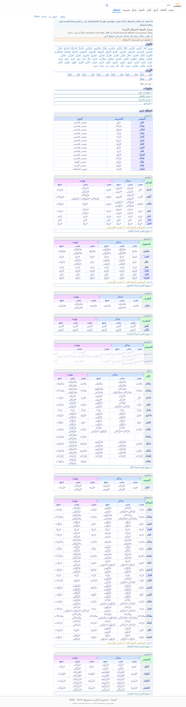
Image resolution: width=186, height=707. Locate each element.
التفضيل (146, 341)
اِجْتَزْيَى (88, 48)
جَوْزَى (67, 62)
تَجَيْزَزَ (126, 58)
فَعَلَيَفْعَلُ (117, 74)
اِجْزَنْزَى (140, 51)
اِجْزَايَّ (67, 48)
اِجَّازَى (132, 48)
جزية (95, 65)
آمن (106, 35)
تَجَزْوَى (86, 55)
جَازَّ (89, 58)
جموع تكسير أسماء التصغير (138, 693)
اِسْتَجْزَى (58, 51)
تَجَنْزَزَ (63, 55)
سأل (141, 35)
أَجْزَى (139, 48)
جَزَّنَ (150, 62)
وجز (112, 65)
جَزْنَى (137, 62)
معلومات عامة (144, 92)
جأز (122, 65)
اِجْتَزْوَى (97, 48)
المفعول (146, 238)
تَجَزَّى (116, 55)
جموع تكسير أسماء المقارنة (138, 333)
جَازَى (95, 58)
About (37, 16)
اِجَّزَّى (119, 48)
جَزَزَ (79, 58)
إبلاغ (63, 16)
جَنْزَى (81, 62)
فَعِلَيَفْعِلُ (88, 74)
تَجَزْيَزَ (78, 55)
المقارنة (147, 315)
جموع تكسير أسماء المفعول (138, 285)
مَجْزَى (135, 65)
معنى (171, 9)
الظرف (147, 293)
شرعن (119, 35)
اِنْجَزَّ (142, 55)
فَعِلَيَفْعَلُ (102, 74)
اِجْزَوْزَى (83, 51)
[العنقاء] (177, 4)
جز (107, 65)
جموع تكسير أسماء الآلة (140, 466)
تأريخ (155, 9)
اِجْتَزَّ (105, 48)
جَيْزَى (149, 65)
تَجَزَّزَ (123, 55)
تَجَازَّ (129, 55)
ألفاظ (163, 9)
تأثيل (149, 9)
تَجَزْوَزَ (94, 55)
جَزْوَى (115, 62)
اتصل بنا (53, 16)
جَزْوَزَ (130, 62)
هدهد (126, 35)
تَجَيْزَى (118, 58)
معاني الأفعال (144, 95)
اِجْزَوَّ (115, 51)
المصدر (147, 115)
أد (151, 35)
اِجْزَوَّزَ (108, 51)
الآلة (148, 371)
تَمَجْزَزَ (111, 58)
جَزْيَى (94, 62)
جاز (117, 65)
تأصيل (141, 9)
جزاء (101, 65)
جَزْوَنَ (123, 62)
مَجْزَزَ (142, 65)
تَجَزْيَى (70, 55)
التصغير (147, 654)
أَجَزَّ (145, 48)
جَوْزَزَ (74, 62)
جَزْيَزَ (108, 62)
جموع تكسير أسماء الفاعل (139, 230)
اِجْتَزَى (111, 48)
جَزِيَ (60, 58)
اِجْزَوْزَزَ (92, 51)
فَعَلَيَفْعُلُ (145, 74)
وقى (147, 35)
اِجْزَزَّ (59, 48)
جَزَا (84, 58)
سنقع (111, 35)
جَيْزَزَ (60, 62)
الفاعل (147, 177)
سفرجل (134, 35)
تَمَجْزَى (102, 58)
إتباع (134, 9)
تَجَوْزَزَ (141, 58)
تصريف (126, 9)
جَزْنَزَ (143, 62)
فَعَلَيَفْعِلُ (131, 74)
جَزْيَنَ (101, 62)
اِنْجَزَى (149, 55)
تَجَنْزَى (149, 58)
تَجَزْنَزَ (109, 55)
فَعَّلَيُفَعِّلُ (145, 79)
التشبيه (147, 474)
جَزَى (72, 58)
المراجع (147, 103)
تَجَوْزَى (133, 58)
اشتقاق (116, 10)
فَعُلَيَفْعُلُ (73, 74)
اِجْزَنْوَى (131, 51)
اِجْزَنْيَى (122, 51)
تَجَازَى (136, 55)
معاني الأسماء (144, 99)
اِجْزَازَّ (81, 48)
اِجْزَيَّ (75, 51)
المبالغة (147, 497)
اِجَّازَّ (125, 48)
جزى (128, 65)
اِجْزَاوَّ (74, 48)
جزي (150, 48)
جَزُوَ (67, 58)
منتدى (43, 16)
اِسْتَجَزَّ (67, 51)
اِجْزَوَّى (100, 51)
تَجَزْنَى (101, 55)
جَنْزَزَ (87, 62)
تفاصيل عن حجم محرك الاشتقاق (136, 39)
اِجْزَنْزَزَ (149, 51)
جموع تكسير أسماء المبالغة (138, 646)
